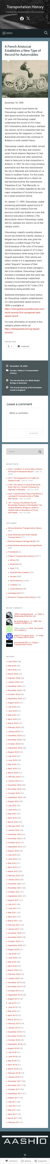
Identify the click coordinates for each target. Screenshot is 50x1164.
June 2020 (12, 958)
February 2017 (14, 1122)
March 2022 (13, 871)
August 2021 (13, 900)
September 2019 (15, 995)
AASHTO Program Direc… (24, 635)
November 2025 (15, 690)
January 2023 (13, 830)
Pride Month (13, 552)
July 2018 (12, 1052)
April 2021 (12, 917)
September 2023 (15, 797)
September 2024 (15, 748)
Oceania (13, 585)
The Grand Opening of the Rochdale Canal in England (26, 388)
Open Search (45, 33)
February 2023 (14, 826)
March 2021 (13, 921)
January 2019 (13, 1028)
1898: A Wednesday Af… (24, 614)
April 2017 (12, 1114)
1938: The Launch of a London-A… (28, 629)
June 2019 (12, 1007)
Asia (12, 568)
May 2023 (12, 814)
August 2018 (13, 1048)
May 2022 (12, 863)
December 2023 (14, 785)
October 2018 (14, 1040)
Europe (13, 370)
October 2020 (14, 941)
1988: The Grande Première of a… (27, 622)
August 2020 (13, 949)
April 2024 (12, 768)
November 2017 (15, 1085)
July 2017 (12, 1102)
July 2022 (12, 855)
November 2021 (15, 888)
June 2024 (12, 760)
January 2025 (13, 731)
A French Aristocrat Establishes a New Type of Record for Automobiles (23, 50)
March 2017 (13, 1118)
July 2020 (12, 954)
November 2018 (15, 1036)
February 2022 (14, 875)
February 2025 (14, 727)
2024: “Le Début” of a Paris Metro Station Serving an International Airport (25, 470)
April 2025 (12, 719)
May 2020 (12, 962)
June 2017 (12, 1106)
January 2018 (13, 1077)
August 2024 (13, 752)
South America (16, 589)
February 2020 (14, 974)
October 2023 (14, 793)
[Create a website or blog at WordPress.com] (25, 1155)
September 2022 (15, 847)
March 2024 (13, 773)
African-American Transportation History (25, 528)
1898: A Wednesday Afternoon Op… (29, 615)
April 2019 (12, 1015)
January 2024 (13, 781)
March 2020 (13, 970)
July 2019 (12, 1003)
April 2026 (12, 670)
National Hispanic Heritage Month (22, 541)
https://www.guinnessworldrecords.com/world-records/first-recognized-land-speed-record (24, 312)
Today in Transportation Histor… (28, 636)
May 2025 (12, 715)
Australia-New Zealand (19, 572)
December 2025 (14, 686)
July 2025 (12, 707)
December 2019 (14, 982)
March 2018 (13, 1069)
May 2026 (12, 666)
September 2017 (15, 1093)
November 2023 (15, 789)
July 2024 (12, 756)
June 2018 (12, 1056)
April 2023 (12, 818)
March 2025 (13, 723)
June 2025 (12, 711)
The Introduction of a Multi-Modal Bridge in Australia (25, 381)
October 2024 (14, 744)
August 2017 (13, 1098)
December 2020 (14, 933)
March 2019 (13, 1019)
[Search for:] (25, 451)
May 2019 (12, 1011)
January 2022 (13, 879)
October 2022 (14, 842)
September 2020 (15, 945)
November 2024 (15, 740)
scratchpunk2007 (21, 642)
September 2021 (15, 896)
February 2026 (14, 678)
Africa (12, 560)
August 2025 (13, 703)
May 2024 (12, 764)
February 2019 (14, 1023)
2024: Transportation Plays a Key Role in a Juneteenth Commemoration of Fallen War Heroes (25, 496)
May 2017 (12, 1110)
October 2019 (14, 991)
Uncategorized (14, 593)
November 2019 (15, 986)
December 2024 (14, 735)
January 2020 (13, 978)
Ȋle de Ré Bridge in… (22, 621)
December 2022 (14, 834)
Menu (9, 33)
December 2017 (14, 1081)
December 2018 (14, 1032)
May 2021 (12, 912)
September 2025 (15, 698)
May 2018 (12, 1061)
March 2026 (13, 674)
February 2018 (14, 1073)
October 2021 (14, 892)
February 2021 (14, 925)
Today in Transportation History (21, 556)
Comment (33, 433)
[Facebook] (22, 18)
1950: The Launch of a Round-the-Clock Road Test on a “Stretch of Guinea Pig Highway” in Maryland (24, 487)
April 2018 (12, 1065)
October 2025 (14, 694)
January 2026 (13, 682)
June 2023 (12, 810)
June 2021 (12, 908)
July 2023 (12, 805)
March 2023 (13, 822)
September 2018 (15, 1044)
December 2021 (14, 884)
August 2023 (13, 801)
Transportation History (25, 6)
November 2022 (15, 838)
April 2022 (12, 867)
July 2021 (12, 904)
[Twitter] (28, 18)
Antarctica (14, 564)
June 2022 (12, 859)
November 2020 (15, 937)
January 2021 (13, 929)
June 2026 (12, 661)
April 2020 (12, 966)
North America (16, 580)
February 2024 (14, 777)
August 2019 (13, 999)
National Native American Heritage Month (25, 545)
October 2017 (14, 1089)
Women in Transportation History (21, 597)
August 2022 (13, 851)
